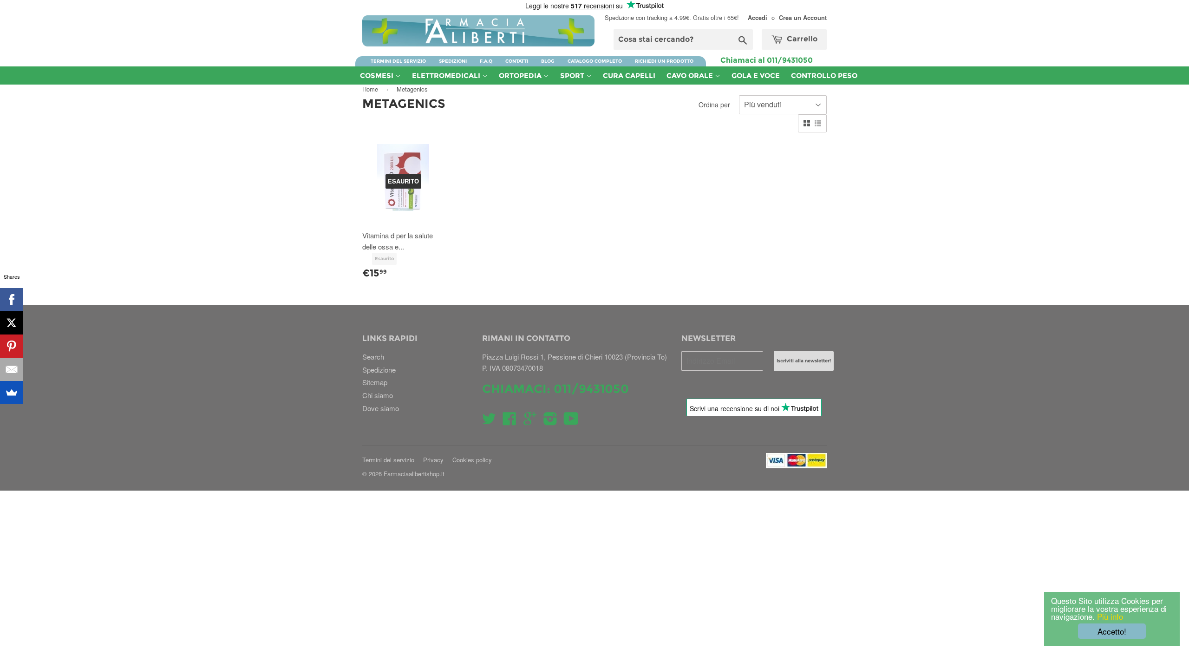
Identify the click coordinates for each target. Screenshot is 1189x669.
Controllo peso (824, 75)
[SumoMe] (11, 392)
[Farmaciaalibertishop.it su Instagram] (550, 421)
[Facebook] (11, 299)
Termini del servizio (398, 61)
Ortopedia (521, 75)
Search (373, 356)
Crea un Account (803, 17)
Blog (548, 61)
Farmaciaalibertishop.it (414, 473)
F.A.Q (486, 61)
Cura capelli (629, 75)
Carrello (801, 38)
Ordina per (714, 104)
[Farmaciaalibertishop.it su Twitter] (489, 421)
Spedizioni (453, 61)
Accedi (757, 17)
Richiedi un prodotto (664, 61)
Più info (1109, 616)
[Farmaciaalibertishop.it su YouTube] (571, 421)
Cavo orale (690, 75)
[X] (11, 322)
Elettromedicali (447, 75)
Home (370, 89)
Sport (573, 75)
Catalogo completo (595, 61)
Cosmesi (377, 75)
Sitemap (374, 382)
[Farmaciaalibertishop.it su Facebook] (509, 421)
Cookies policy (472, 459)
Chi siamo (377, 395)
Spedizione (379, 369)
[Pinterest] (11, 346)
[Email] (11, 369)
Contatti (516, 61)
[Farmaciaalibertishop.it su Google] (530, 421)
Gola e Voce (756, 75)
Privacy (433, 459)
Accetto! (1112, 631)
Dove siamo (380, 408)
